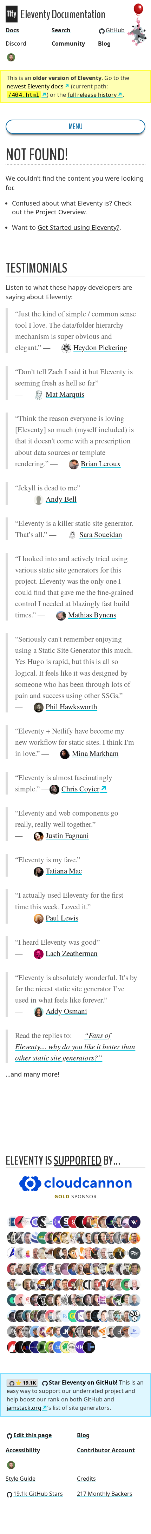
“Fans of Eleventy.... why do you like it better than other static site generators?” (75, 1046)
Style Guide (20, 1478)
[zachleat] (11, 57)
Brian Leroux (101, 463)
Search (61, 30)
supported (77, 1160)
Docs (12, 30)
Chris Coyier (80, 788)
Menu (76, 126)
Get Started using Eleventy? (78, 227)
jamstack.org (24, 1408)
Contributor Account (106, 1450)
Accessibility (23, 1450)
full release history (92, 95)
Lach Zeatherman (72, 953)
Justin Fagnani (67, 835)
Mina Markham (95, 753)
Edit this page (32, 1435)
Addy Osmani (66, 1011)
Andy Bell (61, 499)
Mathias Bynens (92, 614)
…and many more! (32, 1074)
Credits (86, 1478)
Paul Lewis (62, 917)
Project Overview (60, 212)
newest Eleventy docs (35, 86)
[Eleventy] (12, 14)
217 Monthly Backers (104, 1494)
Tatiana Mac (64, 870)
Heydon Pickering (100, 347)
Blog (104, 43)
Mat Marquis (65, 394)
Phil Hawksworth (71, 706)
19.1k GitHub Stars (38, 1494)
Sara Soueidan (100, 534)
